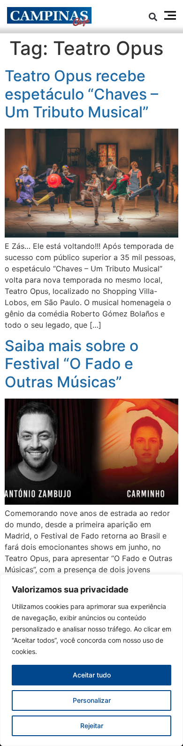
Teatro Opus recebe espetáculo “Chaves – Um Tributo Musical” (81, 94)
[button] (153, 16)
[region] (91, 660)
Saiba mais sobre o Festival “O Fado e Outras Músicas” (71, 364)
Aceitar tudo (92, 675)
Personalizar (92, 700)
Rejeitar (91, 726)
